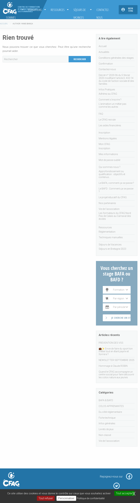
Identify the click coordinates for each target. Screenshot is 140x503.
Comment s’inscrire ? (110, 99)
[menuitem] (58, 9)
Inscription (104, 132)
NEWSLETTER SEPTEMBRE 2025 (116, 360)
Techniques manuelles (111, 237)
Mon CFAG (130, 9)
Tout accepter (124, 493)
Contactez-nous (102, 11)
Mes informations (108, 154)
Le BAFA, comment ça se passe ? (116, 183)
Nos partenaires (107, 203)
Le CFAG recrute (107, 119)
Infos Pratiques (107, 89)
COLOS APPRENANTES (111, 406)
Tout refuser (46, 498)
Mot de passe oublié (109, 160)
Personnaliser (66, 498)
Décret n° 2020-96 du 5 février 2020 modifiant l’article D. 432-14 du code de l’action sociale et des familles (116, 79)
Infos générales (107, 423)
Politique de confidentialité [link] (90, 498)
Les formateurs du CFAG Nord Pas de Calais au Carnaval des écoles (115, 216)
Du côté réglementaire (110, 412)
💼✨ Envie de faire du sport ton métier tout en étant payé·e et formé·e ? (116, 351)
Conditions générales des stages (116, 57)
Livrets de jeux (106, 429)
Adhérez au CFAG (108, 93)
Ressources (58, 10)
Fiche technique (107, 417)
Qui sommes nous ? (109, 167)
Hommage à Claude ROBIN (113, 366)
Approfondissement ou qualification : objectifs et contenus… (112, 174)
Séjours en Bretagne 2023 (112, 248)
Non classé (105, 435)
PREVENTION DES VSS (111, 342)
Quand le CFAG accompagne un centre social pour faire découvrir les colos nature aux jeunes (116, 374)
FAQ (101, 113)
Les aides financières (110, 125)
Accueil (4, 24)
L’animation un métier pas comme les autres (112, 105)
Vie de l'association (109, 441)
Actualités (104, 52)
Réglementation (107, 231)
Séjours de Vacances (79, 11)
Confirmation (106, 63)
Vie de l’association (109, 209)
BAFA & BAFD (106, 400)
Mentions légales (108, 138)
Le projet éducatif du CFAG (113, 197)
